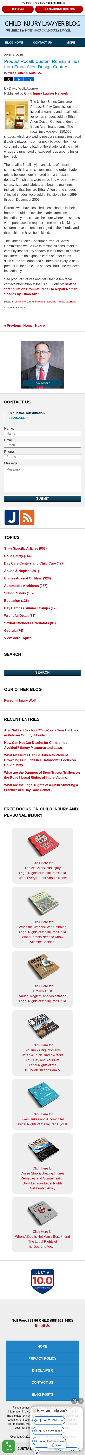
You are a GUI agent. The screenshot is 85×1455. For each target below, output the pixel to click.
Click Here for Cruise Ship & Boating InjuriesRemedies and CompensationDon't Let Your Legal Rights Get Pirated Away (42, 1178)
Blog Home (14, 42)
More (70, 42)
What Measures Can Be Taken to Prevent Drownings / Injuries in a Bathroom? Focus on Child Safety (40, 760)
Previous (12, 325)
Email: (8, 440)
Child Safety (21, 301)
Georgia (13, 630)
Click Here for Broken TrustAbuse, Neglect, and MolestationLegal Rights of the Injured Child (42, 993)
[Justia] (11, 517)
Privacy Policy (42, 1358)
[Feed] (27, 517)
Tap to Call (18, 8)
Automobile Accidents (25, 586)
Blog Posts (42, 1394)
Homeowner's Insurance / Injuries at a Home (54, 301)
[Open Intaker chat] (36, 1453)
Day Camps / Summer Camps (31, 608)
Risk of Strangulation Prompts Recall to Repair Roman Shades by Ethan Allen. (40, 289)
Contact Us (42, 42)
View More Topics (18, 638)
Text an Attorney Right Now (59, 8)
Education (16, 600)
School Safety (19, 593)
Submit (42, 498)
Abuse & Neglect (21, 571)
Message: (11, 463)
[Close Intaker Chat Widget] (81, 1401)
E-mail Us (42, 1325)
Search (42, 672)
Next (40, 325)
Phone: (9, 451)
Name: (9, 428)
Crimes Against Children (27, 578)
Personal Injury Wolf (20, 700)
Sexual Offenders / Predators (30, 623)
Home (28, 325)
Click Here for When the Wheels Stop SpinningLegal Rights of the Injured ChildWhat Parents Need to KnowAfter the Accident (42, 932)
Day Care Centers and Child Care (34, 563)
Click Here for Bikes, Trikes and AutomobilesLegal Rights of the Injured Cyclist (42, 1119)
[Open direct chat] (74, 1401)
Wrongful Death (19, 615)
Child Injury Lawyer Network (46, 93)
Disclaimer (42, 1370)
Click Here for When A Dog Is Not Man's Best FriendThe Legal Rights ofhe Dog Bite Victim (42, 1239)
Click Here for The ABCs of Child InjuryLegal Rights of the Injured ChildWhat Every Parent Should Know (43, 870)
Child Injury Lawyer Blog (42, 26)
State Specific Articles (25, 548)
